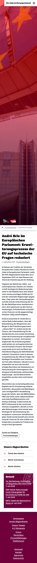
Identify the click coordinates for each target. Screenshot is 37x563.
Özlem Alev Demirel (16, 453)
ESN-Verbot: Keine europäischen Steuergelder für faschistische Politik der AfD (17, 492)
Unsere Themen (18, 525)
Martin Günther (14, 466)
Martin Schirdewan (16, 460)
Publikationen (18, 541)
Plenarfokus (19, 535)
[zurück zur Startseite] (9, 220)
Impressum (18, 555)
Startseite (18, 549)
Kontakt (18, 552)
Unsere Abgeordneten (18, 522)
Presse (18, 532)
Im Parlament (18, 519)
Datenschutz (18, 558)
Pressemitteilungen (10, 227)
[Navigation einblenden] (34, 3)
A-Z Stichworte (18, 528)
